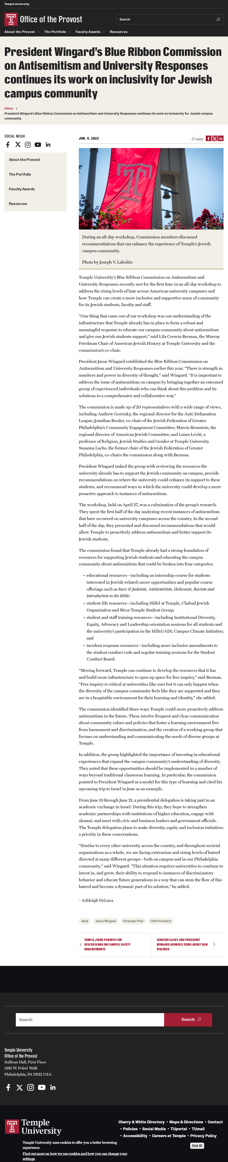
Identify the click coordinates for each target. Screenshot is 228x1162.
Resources (118, 32)
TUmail (198, 1129)
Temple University (16, 4)
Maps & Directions (186, 1122)
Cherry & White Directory (141, 1122)
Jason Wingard (105, 921)
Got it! (197, 1146)
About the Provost (19, 32)
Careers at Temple (169, 1136)
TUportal (179, 1129)
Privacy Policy (203, 1136)
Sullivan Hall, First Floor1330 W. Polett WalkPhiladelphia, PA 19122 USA (27, 1068)
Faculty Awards (87, 32)
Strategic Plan (133, 921)
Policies (130, 1129)
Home (8, 108)
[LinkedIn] (48, 144)
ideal (84, 921)
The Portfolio (55, 32)
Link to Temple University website (33, 1127)
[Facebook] (7, 144)
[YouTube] (38, 144)
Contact (215, 1122)
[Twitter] (17, 144)
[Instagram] (27, 144)
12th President (161, 921)
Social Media (154, 1129)
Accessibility (135, 1136)
